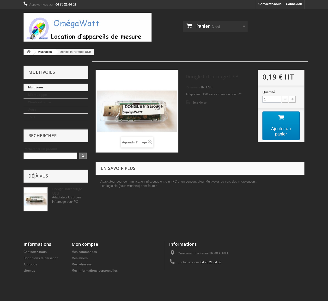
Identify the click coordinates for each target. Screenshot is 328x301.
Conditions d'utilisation (41, 258)
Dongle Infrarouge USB (67, 191)
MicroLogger (37, 95)
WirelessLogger (39, 102)
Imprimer (200, 102)
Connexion (294, 4)
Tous (31, 117)
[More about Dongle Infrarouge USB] (36, 199)
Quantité (268, 92)
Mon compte (85, 244)
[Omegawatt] (88, 27)
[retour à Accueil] (28, 52)
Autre (32, 109)
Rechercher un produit (40, 149)
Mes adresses (82, 264)
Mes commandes (84, 252)
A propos (30, 264)
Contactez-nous (269, 4)
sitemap (29, 270)
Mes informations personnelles (95, 270)
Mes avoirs (80, 258)
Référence (193, 87)
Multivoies (35, 87)
